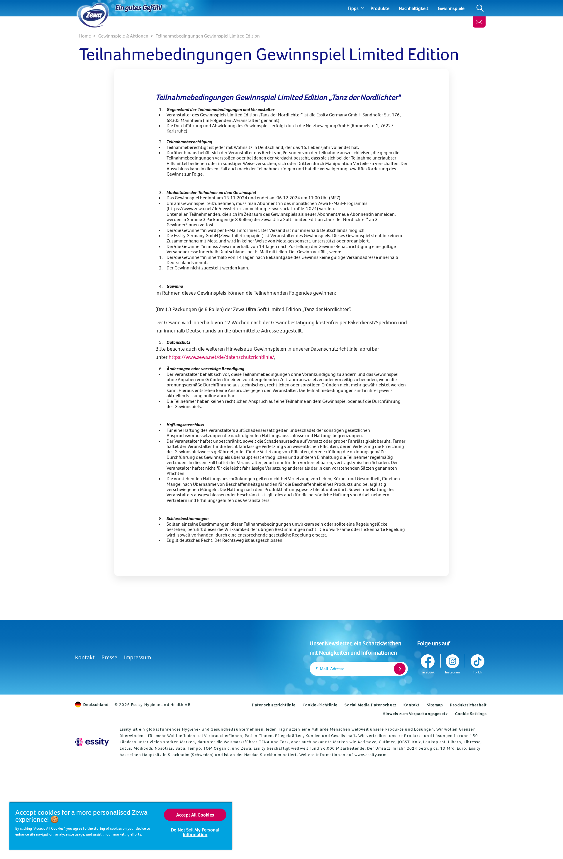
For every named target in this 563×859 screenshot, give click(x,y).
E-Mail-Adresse (330, 668)
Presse (109, 657)
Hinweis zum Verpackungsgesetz (415, 713)
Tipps (353, 8)
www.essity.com (370, 754)
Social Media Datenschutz (370, 704)
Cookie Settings (471, 713)
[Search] (480, 8)
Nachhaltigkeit (413, 8)
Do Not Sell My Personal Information (195, 832)
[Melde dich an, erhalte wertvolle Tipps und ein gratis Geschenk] (479, 22)
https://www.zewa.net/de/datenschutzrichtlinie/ (221, 357)
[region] (120, 826)
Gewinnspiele (451, 8)
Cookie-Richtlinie (320, 704)
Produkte (380, 8)
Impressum (137, 657)
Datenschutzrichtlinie (274, 704)
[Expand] (362, 8)
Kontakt (85, 657)
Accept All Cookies (195, 815)
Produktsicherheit (468, 704)
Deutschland (95, 704)
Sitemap (435, 704)
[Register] (400, 669)
